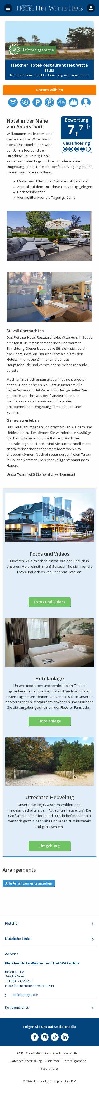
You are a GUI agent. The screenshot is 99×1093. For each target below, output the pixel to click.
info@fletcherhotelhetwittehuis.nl (29, 986)
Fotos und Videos (49, 601)
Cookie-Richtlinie (38, 1053)
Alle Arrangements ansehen (28, 883)
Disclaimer (51, 1061)
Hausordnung (48, 1068)
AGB (20, 1053)
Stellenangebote (24, 994)
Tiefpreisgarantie (74, 1061)
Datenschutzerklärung (26, 1061)
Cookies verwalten (66, 1053)
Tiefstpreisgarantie (37, 49)
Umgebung (49, 845)
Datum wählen (49, 89)
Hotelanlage (49, 720)
